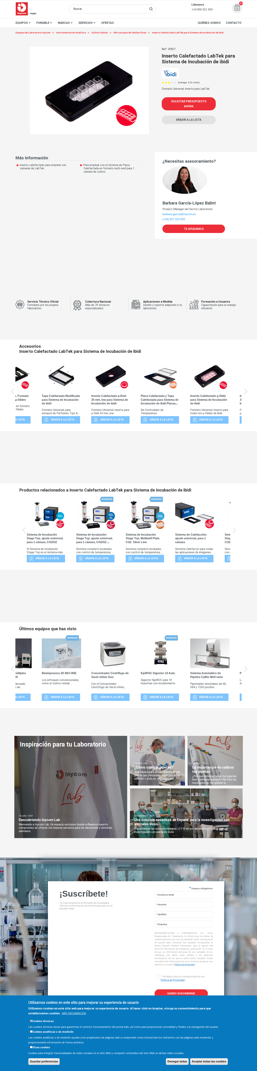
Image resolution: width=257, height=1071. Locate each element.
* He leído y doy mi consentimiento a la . (182, 978)
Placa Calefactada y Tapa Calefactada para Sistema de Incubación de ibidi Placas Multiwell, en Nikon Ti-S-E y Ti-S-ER (160, 403)
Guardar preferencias (44, 1061)
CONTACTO (233, 22)
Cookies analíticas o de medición (53, 1031)
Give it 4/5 (172, 82)
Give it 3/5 (169, 82)
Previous (13, 394)
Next (246, 394)
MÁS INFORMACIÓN (74, 1013)
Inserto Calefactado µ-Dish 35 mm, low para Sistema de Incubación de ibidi (109, 399)
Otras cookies (41, 1047)
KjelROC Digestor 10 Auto (158, 673)
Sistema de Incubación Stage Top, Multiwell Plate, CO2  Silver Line (143, 538)
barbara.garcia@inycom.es (179, 214)
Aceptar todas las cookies (209, 1061)
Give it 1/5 (163, 82)
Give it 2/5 (166, 82)
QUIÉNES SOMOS (209, 22)
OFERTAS (107, 22)
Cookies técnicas (43, 1021)
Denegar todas (177, 1061)
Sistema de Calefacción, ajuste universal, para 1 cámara (191, 538)
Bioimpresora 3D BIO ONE (59, 673)
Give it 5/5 (175, 82)
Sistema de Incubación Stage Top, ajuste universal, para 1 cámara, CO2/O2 (45, 538)
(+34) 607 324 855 (173, 219)
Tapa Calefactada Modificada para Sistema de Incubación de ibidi (61, 399)
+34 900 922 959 (202, 9)
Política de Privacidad (184, 964)
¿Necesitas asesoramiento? (189, 161)
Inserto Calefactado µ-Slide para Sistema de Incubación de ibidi (208, 399)
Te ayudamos (194, 229)
